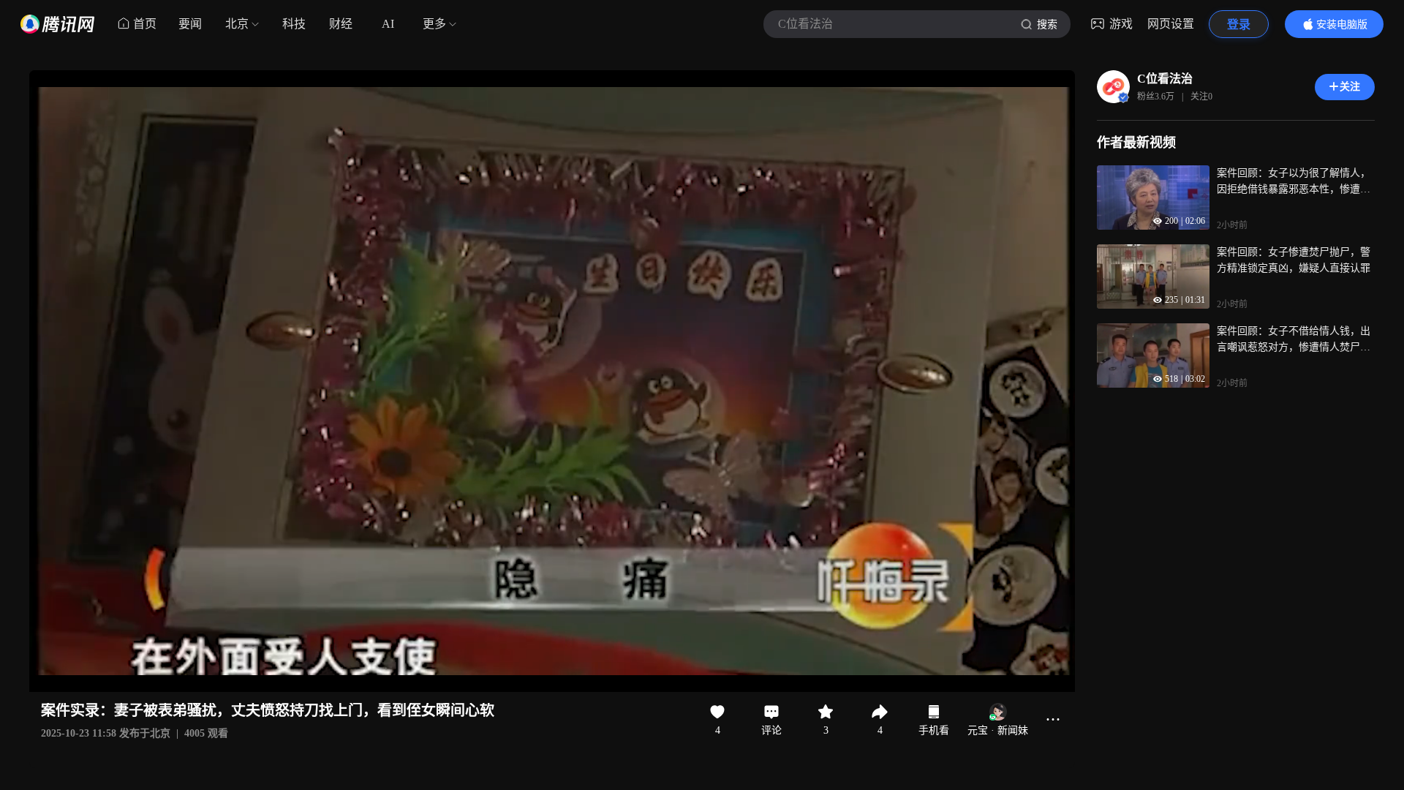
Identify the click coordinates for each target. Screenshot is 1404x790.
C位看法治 (1165, 78)
